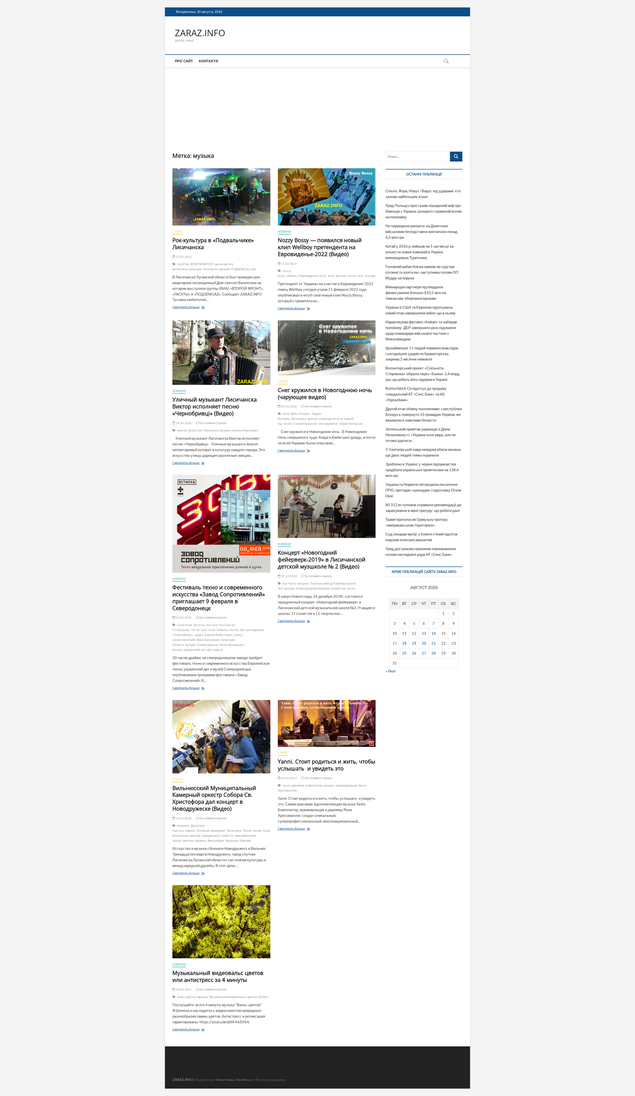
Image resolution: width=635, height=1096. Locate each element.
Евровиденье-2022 (313, 276)
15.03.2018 (183, 818)
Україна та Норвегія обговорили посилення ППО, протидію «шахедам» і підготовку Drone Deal (423, 490)
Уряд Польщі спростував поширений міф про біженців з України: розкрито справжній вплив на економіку (423, 211)
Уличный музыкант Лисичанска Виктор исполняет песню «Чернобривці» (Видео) (214, 406)
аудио (199, 635)
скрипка (187, 840)
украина (200, 840)
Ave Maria (289, 583)
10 (394, 633)
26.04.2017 (289, 778)
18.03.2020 (183, 423)
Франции (231, 840)
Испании (203, 830)
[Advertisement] (317, 104)
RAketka (222, 630)
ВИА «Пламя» (301, 414)
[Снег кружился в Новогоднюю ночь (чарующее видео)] (327, 347)
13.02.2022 (183, 257)
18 (404, 643)
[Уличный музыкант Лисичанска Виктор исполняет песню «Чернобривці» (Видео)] (221, 352)
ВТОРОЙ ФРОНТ (202, 264)
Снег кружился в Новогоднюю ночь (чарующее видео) (325, 393)
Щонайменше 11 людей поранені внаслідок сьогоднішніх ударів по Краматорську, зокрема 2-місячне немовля (421, 354)
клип (331, 276)
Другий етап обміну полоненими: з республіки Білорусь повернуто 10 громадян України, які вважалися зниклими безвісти (423, 414)
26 (414, 653)
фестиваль (215, 650)
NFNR (195, 630)
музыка (224, 269)
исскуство (195, 430)
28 (433, 653)
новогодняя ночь (331, 419)
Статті (177, 231)
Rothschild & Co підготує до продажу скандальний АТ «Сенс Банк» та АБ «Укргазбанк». (415, 394)
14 (433, 633)
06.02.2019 (183, 617)
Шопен (263, 997)
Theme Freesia (224, 1080)
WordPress (243, 1080)
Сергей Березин (305, 424)
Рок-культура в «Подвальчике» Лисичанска (213, 243)
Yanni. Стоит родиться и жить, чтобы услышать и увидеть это (326, 765)
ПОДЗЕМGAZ (240, 269)
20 (424, 643)
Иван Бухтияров (208, 640)
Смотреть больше (196, 307)
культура (195, 269)
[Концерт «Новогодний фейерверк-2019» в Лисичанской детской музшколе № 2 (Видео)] (327, 506)
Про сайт (184, 61)
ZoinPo (234, 630)
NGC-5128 (208, 630)
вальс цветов (186, 997)
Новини (284, 231)
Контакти (208, 61)
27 (424, 653)
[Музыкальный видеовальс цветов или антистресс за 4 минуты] (221, 922)
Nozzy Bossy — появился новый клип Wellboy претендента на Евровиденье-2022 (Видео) (320, 247)
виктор (182, 430)
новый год (338, 588)
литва (257, 830)
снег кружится (328, 424)
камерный (218, 830)
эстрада (370, 276)
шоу (360, 276)
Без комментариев (212, 423)
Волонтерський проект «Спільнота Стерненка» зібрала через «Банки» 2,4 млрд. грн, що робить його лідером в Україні (422, 374)
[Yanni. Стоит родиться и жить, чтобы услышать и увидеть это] (327, 723)
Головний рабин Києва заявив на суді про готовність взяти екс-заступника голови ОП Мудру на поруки (421, 272)
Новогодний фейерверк (313, 588)
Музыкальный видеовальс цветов (233, 997)
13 (424, 633)
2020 (286, 414)
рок (253, 269)
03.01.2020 (289, 406)
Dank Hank (184, 625)
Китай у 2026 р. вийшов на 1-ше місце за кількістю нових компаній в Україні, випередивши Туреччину (419, 252)
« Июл (390, 671)
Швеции (245, 840)
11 (404, 633)
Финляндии (216, 840)
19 (414, 643)
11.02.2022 (289, 264)
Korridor (212, 625)
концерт (303, 583)
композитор (313, 785)
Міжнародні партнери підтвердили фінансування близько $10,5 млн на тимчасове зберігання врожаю (415, 292)
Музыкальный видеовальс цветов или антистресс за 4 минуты (217, 976)
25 (404, 653)
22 (443, 643)
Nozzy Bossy (284, 273)
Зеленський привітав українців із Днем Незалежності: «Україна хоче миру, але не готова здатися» (420, 435)
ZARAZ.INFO (200, 33)
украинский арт (195, 650)
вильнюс (183, 826)
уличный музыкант (244, 430)
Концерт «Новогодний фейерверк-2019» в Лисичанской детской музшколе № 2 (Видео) (321, 559)
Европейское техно (218, 635)
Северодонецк (207, 645)
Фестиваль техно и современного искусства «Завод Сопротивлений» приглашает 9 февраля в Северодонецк (218, 597)
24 (394, 653)
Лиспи (247, 830)
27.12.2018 (289, 576)
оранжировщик (346, 785)
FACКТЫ (183, 264)
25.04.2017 (183, 989)
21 (433, 643)
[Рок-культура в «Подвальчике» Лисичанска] (221, 197)
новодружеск (211, 835)
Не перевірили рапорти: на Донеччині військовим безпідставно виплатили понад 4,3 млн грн (421, 231)
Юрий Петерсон (351, 424)
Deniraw (199, 625)
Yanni (286, 785)
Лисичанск (210, 269)
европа (190, 830)
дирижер (297, 785)
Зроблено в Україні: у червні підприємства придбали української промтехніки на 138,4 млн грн (422, 470)
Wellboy (292, 276)
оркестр (227, 835)
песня (352, 276)
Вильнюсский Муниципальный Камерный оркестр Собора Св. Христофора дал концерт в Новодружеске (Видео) (214, 798)
